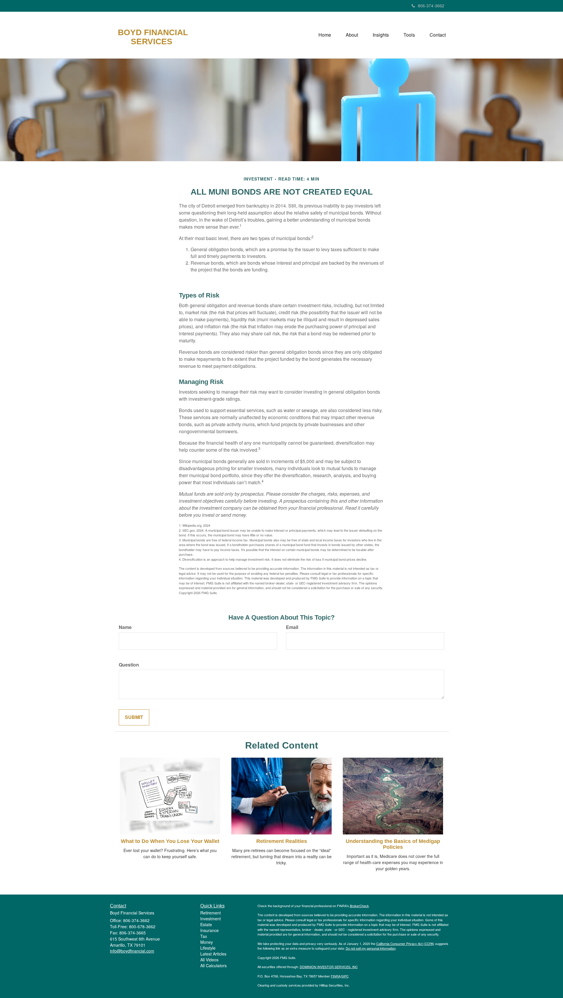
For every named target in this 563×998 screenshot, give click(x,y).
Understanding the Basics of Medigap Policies (393, 844)
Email (292, 627)
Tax (203, 936)
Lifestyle (208, 948)
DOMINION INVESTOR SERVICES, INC (329, 966)
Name (125, 627)
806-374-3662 (431, 5)
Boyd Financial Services (153, 37)
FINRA (335, 976)
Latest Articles (213, 954)
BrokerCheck (359, 905)
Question (129, 665)
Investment (210, 919)
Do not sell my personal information (371, 948)
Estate (206, 924)
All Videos (209, 960)
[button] (351, 35)
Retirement (210, 913)
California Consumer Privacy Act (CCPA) (405, 943)
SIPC (345, 976)
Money (206, 942)
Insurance (209, 930)
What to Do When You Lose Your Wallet (170, 841)
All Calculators (213, 965)
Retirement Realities (281, 841)
